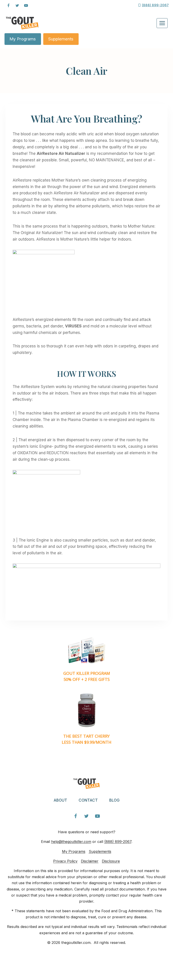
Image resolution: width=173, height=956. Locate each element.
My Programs (22, 39)
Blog (114, 800)
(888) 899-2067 (117, 841)
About (60, 800)
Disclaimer (89, 861)
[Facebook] (8, 5)
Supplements (60, 39)
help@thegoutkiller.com (71, 841)
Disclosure (111, 861)
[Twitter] (17, 5)
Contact (88, 800)
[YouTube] (26, 5)
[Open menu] (162, 23)
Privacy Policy (65, 861)
